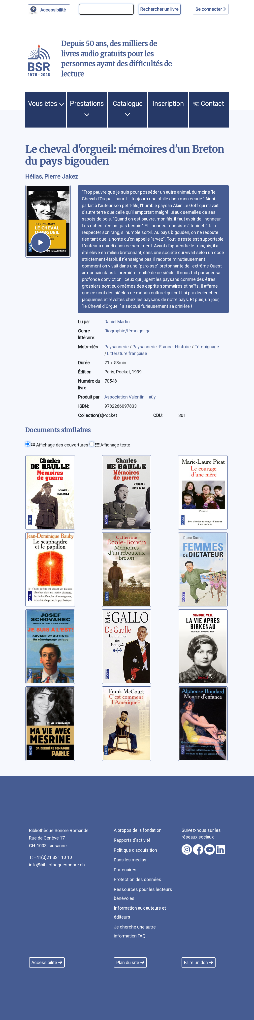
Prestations (87, 104)
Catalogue (128, 104)
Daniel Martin (117, 321)
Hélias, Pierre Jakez (51, 176)
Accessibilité (53, 9)
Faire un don (196, 962)
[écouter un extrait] (41, 242)
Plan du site (127, 962)
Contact (211, 104)
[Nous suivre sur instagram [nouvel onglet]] (187, 849)
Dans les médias (130, 859)
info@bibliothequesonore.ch (57, 864)
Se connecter (209, 9)
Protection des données (137, 879)
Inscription (168, 104)
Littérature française (127, 353)
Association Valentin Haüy (130, 396)
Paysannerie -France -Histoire (162, 346)
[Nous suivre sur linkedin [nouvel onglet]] (220, 849)
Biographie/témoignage (127, 330)
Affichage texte (114, 444)
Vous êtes (43, 104)
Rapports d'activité (132, 840)
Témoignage (206, 346)
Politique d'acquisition (135, 850)
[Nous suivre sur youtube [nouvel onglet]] (209, 849)
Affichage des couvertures (61, 444)
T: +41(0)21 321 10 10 (50, 857)
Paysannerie (117, 346)
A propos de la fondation (137, 830)
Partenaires (125, 869)
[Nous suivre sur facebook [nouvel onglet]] (198, 849)
